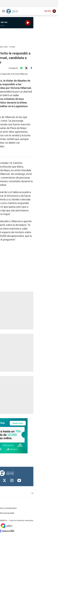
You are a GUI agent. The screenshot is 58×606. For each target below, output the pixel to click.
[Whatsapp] (21, 68)
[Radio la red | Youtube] (19, 480)
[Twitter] (26, 68)
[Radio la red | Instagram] (11, 480)
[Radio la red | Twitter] (4, 480)
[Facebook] (31, 68)
